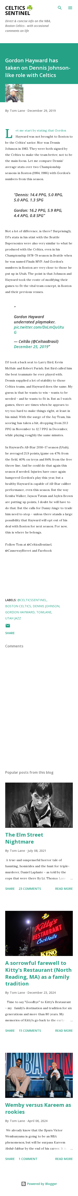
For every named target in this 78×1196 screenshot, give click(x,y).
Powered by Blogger (41, 1184)
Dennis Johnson (46, 606)
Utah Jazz (13, 618)
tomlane (43, 612)
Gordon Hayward (20, 612)
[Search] (59, 7)
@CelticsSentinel (32, 600)
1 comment (28, 1159)
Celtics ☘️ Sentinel (19, 10)
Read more (64, 889)
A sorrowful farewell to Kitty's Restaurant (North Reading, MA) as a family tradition (38, 973)
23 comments (30, 889)
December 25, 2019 (31, 346)
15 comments (30, 1030)
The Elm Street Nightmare (24, 838)
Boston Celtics (18, 606)
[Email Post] (7, 627)
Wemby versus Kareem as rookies (38, 1108)
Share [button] (10, 633)
